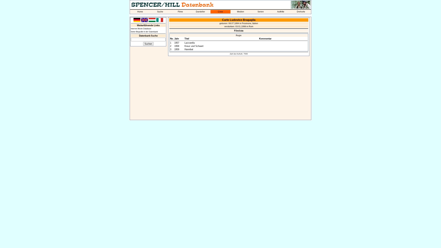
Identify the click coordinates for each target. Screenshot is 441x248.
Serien (261, 12)
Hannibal (188, 49)
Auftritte (280, 12)
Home (140, 12)
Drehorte (301, 12)
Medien (240, 12)
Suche (160, 12)
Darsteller (200, 12)
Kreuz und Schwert (193, 46)
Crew (220, 12)
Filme (180, 12)
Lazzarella (189, 43)
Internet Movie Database (141, 29)
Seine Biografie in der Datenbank (144, 32)
